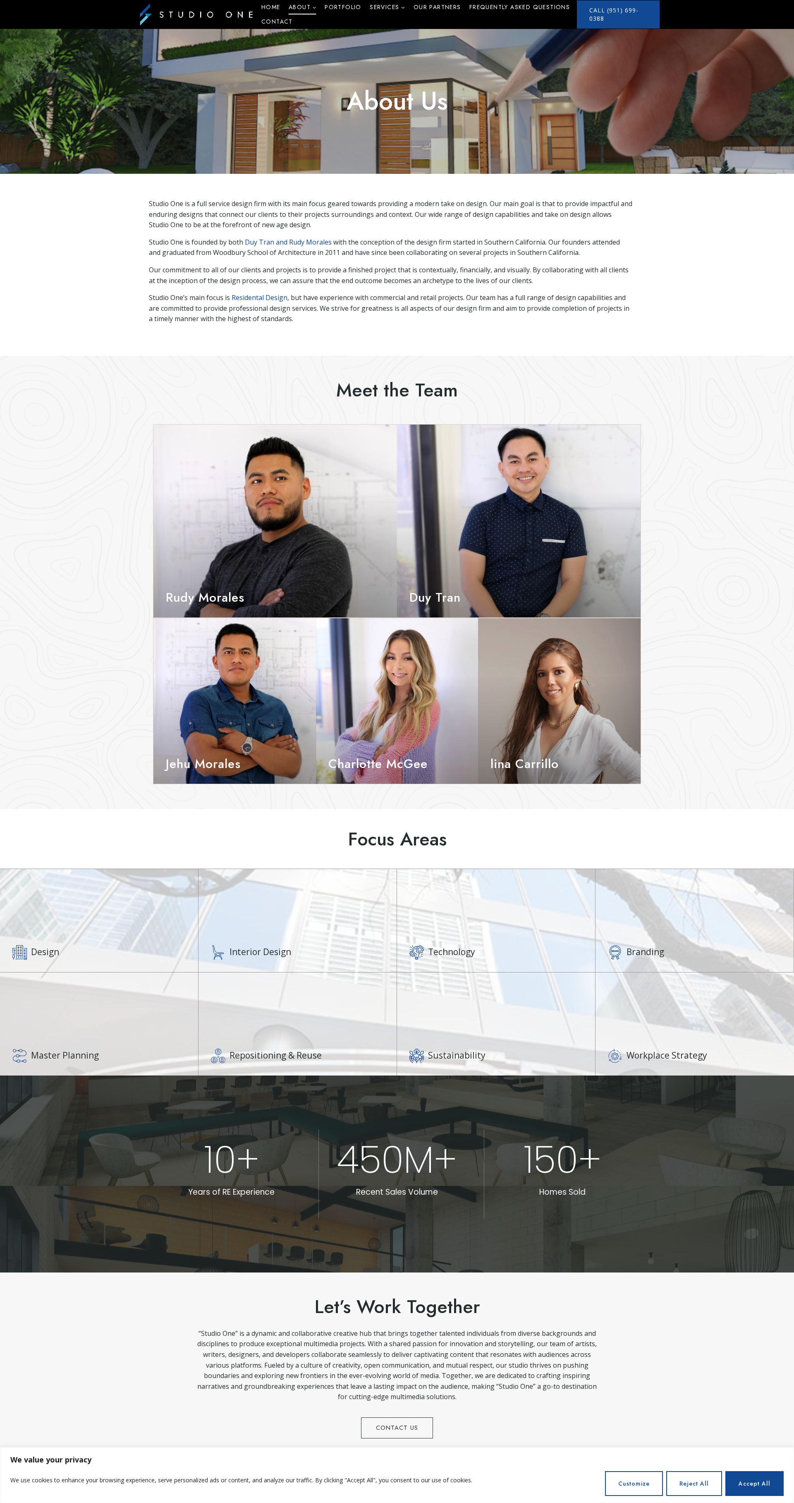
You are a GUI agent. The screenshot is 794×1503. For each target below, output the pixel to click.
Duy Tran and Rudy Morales (288, 242)
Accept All (754, 1483)
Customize (634, 1483)
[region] (397, 1475)
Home (270, 7)
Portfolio (343, 7)
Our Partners (437, 7)
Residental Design (259, 297)
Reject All (694, 1483)
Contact (277, 21)
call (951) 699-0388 (614, 14)
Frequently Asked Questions (519, 7)
